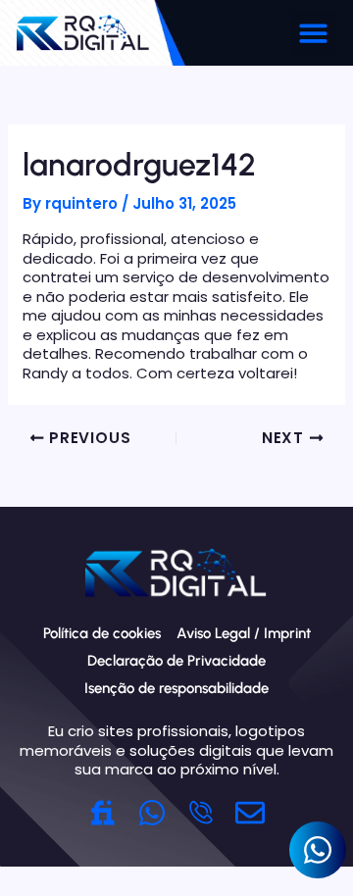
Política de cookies (102, 633)
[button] (313, 33)
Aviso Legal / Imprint (243, 633)
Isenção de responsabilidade (176, 688)
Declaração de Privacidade (176, 661)
